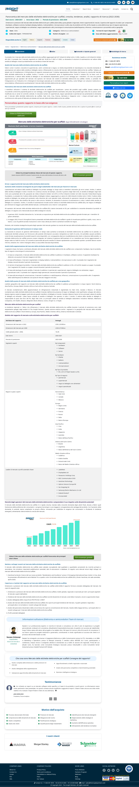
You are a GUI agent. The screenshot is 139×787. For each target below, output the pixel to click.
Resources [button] (106, 9)
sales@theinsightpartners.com (79, 2)
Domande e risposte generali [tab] (86, 51)
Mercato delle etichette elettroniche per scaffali (51, 47)
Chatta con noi (119, 88)
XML (11, 779)
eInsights (116, 9)
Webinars (78, 774)
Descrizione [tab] (20, 51)
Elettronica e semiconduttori (28, 47)
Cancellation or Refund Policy (46, 774)
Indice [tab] (53, 51)
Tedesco (32, 40)
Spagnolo (39, 40)
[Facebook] (119, 2)
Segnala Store (15, 47)
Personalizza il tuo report (119, 83)
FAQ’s (38, 777)
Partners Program (81, 772)
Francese (47, 40)
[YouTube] (132, 2)
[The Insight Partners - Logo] (12, 9)
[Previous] (45, 698)
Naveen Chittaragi (14, 637)
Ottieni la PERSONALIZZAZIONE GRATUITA (21, 114)
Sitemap (77, 779)
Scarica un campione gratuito (104, 40)
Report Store (87, 9)
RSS (11, 777)
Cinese (72, 40)
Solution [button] (96, 9)
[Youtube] (118, 771)
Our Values (40, 779)
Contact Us (124, 9)
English (24, 40)
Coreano (65, 40)
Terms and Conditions (44, 772)
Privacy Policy (41, 770)
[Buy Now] (125, 39)
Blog (76, 777)
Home (68, 9)
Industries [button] (76, 9)
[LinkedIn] (128, 2)
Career (12, 774)
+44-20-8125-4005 (109, 2)
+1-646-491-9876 (98, 2)
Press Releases (80, 770)
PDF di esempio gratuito (82, 175)
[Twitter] (123, 2)
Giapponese (56, 40)
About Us (13, 770)
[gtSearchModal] (132, 9)
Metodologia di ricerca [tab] (118, 51)
